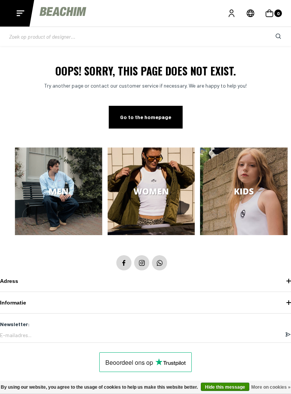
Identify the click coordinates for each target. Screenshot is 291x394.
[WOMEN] (151, 192)
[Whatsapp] (159, 262)
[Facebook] (123, 262)
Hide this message (225, 387)
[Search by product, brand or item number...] (272, 36)
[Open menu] (20, 13)
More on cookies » (271, 387)
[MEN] (58, 192)
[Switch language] (250, 13)
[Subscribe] (288, 334)
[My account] (231, 13)
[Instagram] (141, 262)
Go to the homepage (145, 117)
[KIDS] (244, 192)
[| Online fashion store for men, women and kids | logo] (63, 13)
